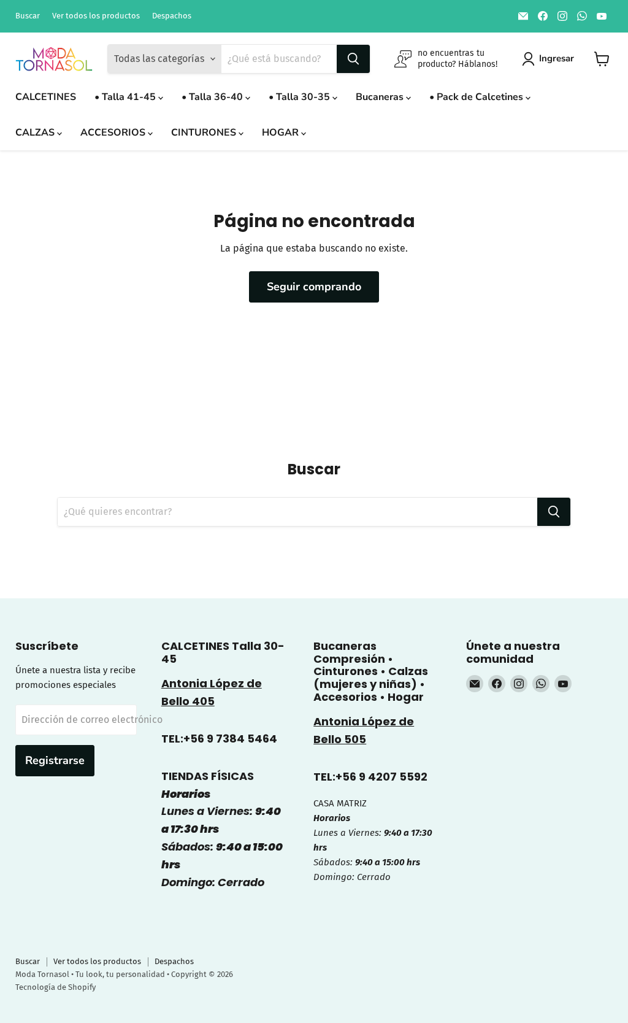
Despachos (171, 16)
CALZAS (36, 132)
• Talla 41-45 (126, 97)
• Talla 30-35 (300, 97)
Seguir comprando (314, 286)
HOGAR (281, 132)
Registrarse (55, 760)
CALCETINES (45, 97)
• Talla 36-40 (213, 97)
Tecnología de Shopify (55, 987)
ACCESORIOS (114, 132)
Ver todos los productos (96, 16)
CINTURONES (205, 132)
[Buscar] (353, 59)
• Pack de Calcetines (477, 97)
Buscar (27, 16)
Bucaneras (381, 97)
